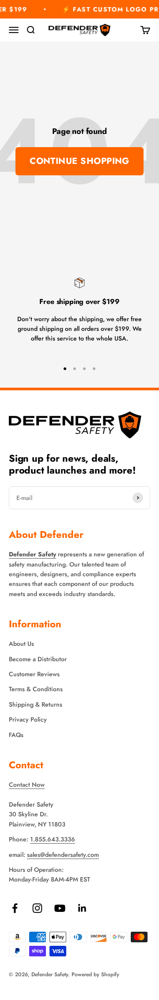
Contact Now (27, 784)
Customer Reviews (34, 674)
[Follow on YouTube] (60, 908)
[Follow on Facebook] (15, 908)
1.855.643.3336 (52, 839)
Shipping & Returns (35, 704)
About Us (21, 643)
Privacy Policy (28, 719)
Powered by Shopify (95, 974)
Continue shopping (79, 161)
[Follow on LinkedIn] (82, 908)
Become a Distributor (38, 659)
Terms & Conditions (36, 689)
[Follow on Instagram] (37, 908)
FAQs (16, 734)
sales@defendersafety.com (63, 854)
